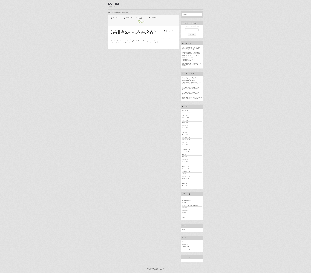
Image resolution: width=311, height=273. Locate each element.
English (143, 21)
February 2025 (186, 113)
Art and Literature (186, 200)
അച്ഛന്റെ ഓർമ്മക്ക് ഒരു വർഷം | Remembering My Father (189, 79)
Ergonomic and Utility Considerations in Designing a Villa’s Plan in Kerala (191, 53)
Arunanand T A (116, 19)
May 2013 (184, 185)
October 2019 (185, 125)
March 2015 (185, 144)
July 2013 (184, 181)
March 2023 (185, 115)
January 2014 (185, 166)
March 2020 (185, 122)
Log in (184, 241)
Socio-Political (186, 215)
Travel (183, 217)
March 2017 (185, 127)
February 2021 (186, 117)
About (183, 229)
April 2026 (185, 110)
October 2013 (185, 173)
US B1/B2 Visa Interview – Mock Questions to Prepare (190, 56)
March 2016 (185, 134)
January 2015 (185, 147)
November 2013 (186, 171)
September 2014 (186, 149)
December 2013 (186, 168)
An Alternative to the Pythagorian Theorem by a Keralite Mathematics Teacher (142, 32)
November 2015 (186, 139)
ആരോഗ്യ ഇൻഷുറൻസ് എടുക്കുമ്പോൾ (189, 60)
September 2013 (186, 176)
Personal (184, 212)
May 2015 (184, 142)
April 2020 (185, 120)
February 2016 (186, 137)
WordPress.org (186, 249)
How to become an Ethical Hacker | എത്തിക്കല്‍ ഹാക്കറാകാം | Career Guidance (191, 84)
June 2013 (184, 183)
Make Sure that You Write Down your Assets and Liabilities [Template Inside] (191, 64)
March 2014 (185, 161)
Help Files (184, 207)
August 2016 (185, 130)
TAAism (113, 4)
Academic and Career (187, 198)
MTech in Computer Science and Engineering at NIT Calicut (190, 89)
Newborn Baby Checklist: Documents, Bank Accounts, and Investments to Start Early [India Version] (192, 48)
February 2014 (186, 164)
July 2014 (184, 154)
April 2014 (185, 159)
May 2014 (184, 156)
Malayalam (140, 22)
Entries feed (185, 244)
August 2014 (185, 151)
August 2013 (185, 178)
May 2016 (184, 132)
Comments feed (186, 246)
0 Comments (153, 19)
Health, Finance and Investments (190, 205)
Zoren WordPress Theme (156, 269)
